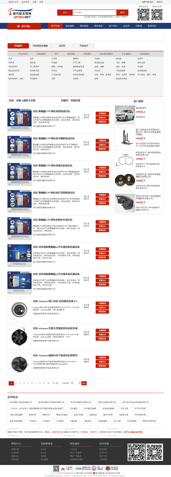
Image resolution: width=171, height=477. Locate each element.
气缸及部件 (13, 67)
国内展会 (84, 26)
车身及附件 (41, 54)
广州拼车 (32, 421)
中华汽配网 (131, 421)
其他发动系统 (121, 79)
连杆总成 (141, 63)
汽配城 (138, 26)
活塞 (53, 79)
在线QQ (102, 118)
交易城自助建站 (76, 459)
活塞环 (140, 59)
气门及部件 (34, 67)
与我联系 (102, 114)
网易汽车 (46, 415)
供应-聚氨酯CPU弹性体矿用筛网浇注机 (54, 192)
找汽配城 (44, 459)
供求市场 (55, 26)
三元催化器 (56, 75)
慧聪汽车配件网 (149, 421)
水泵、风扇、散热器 (102, 75)
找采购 (43, 456)
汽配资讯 (87, 421)
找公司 (43, 449)
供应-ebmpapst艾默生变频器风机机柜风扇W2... (55, 329)
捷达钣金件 (141, 108)
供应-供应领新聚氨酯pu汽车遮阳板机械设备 (56, 247)
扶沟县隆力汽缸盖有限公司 (20, 402)
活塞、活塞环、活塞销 (125, 75)
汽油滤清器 (120, 71)
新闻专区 (152, 26)
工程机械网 (102, 421)
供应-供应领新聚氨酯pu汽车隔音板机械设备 (56, 274)
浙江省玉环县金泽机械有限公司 (136, 402)
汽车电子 (84, 46)
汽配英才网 (123, 415)
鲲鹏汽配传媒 (147, 2)
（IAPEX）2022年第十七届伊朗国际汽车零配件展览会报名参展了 (36, 409)
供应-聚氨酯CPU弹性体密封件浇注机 (52, 219)
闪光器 (97, 71)
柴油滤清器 (34, 75)
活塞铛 (76, 79)
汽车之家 (124, 409)
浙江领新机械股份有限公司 (44, 126)
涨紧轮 (76, 59)
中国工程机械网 (16, 415)
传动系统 (87, 54)
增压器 (11, 75)
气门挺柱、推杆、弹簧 (146, 75)
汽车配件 (18, 46)
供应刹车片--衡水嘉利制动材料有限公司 (148, 153)
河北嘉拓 (73, 409)
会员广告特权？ (121, 17)
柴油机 (119, 59)
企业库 (126, 26)
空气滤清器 (77, 71)
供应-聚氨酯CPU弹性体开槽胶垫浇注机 (54, 138)
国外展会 (98, 26)
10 (48, 383)
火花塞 (54, 59)
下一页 (55, 383)
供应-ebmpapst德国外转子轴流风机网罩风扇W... (55, 356)
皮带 (32, 59)
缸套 (96, 79)
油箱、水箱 (120, 67)
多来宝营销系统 (16, 421)
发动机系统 (23, 54)
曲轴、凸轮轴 (57, 67)
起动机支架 (34, 71)
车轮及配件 (144, 54)
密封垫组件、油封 (15, 79)
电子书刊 (113, 26)
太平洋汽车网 (140, 409)
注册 (34, 2)
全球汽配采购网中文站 (33, 432)
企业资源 (103, 459)
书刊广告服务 (75, 453)
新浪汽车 (32, 415)
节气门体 (76, 63)
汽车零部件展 (140, 415)
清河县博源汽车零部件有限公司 (51, 402)
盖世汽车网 (78, 415)
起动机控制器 (78, 75)
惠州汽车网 (108, 415)
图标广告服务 (75, 456)
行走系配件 (126, 54)
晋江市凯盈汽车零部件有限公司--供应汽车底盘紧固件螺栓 (148, 132)
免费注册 (15, 449)
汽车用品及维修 (40, 46)
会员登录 (15, 453)
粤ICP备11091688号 (84, 473)
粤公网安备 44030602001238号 (107, 473)
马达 (10, 59)
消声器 (11, 63)
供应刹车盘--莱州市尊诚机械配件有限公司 (148, 175)
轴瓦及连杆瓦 (14, 71)
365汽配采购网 (90, 409)
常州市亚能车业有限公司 (81, 402)
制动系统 (71, 54)
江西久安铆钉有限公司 (107, 402)
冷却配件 (33, 79)
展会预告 (15, 459)
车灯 (57, 54)
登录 (41, 2)
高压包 (54, 71)
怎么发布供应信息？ (106, 17)
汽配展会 (74, 421)
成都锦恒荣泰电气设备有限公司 (46, 314)
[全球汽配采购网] (20, 13)
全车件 (62, 46)
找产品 (43, 453)
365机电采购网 (108, 409)
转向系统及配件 (106, 54)
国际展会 (93, 415)
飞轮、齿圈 (120, 63)
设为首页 (25, 2)
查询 (122, 12)
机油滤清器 (142, 71)
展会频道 (69, 26)
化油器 (140, 67)
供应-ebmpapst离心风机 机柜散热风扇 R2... (56, 301)
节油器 (54, 63)
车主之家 (117, 421)
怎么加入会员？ (90, 17)
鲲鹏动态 (15, 456)
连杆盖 (33, 63)
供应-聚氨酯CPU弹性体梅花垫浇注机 (52, 165)
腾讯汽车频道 (62, 415)
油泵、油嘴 (99, 67)
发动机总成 (99, 63)
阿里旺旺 (102, 122)
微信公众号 (13, 2)
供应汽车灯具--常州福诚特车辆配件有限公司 (148, 197)
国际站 (159, 2)
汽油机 (97, 59)
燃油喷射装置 (78, 67)
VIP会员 (73, 449)
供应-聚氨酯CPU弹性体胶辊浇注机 (51, 111)
